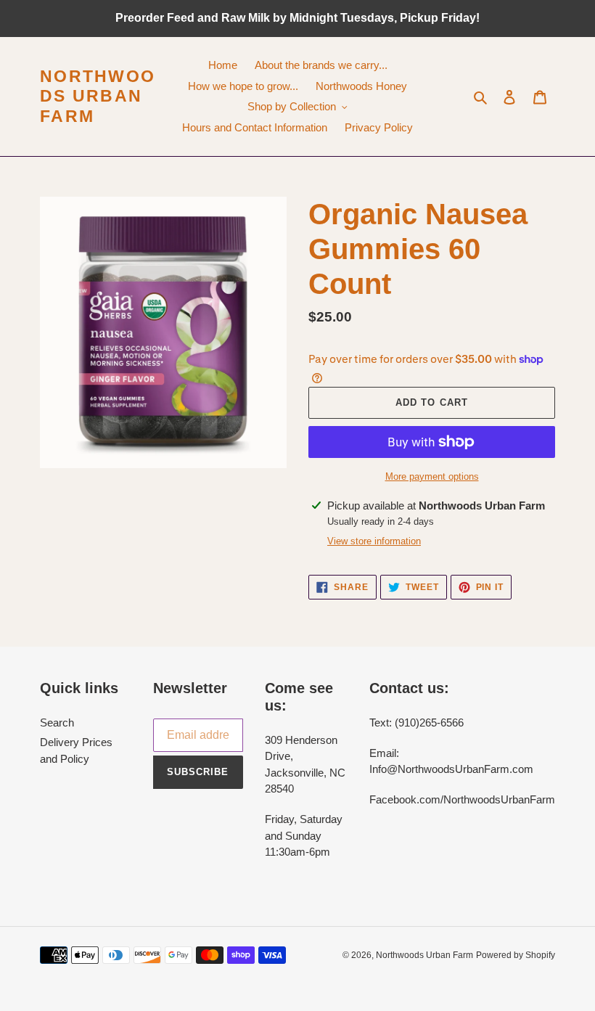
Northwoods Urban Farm (97, 96)
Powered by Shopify (515, 955)
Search (57, 722)
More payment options (432, 476)
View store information (374, 541)
